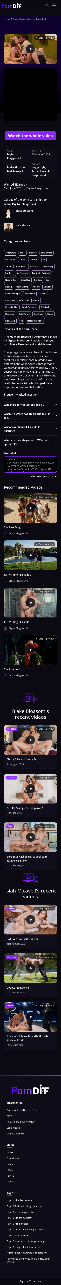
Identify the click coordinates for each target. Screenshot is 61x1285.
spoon (23, 259)
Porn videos (19, 19)
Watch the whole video (30, 135)
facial (22, 252)
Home (7, 19)
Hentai (10, 1164)
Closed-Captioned (35, 320)
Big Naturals (22, 273)
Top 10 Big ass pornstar (19, 1217)
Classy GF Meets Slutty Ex (21, 759)
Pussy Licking (22, 286)
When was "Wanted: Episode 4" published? (22, 429)
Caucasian (21, 266)
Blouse (50, 314)
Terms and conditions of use (22, 1110)
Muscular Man (11, 307)
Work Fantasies (29, 307)
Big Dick (38, 280)
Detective (9, 314)
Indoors (36, 286)
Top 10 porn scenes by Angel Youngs (26, 1241)
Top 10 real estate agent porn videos (26, 1229)
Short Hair (25, 280)
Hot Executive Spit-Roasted (23, 939)
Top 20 (10, 1181)
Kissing (8, 286)
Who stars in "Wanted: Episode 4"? (24, 404)
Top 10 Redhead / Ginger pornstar (24, 1206)
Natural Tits (10, 280)
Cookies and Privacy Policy (20, 1121)
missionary (10, 259)
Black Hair (34, 266)
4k (44, 259)
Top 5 (10, 1169)
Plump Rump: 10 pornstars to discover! (27, 1252)
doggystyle (10, 252)
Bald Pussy (10, 300)
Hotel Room (24, 314)
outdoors (34, 259)
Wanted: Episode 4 (36, 19)
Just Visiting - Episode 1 (17, 622)
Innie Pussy (48, 266)
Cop (21, 320)
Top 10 (10, 1175)
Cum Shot (38, 314)
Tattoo (8, 266)
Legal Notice (13, 1127)
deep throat (46, 252)
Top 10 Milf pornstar (17, 1223)
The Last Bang (12, 527)
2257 (9, 1116)
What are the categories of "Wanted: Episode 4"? (26, 442)
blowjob (33, 252)
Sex (47, 280)
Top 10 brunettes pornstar (20, 1212)
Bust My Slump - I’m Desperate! (25, 808)
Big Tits (8, 273)
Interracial (24, 300)
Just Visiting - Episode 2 (17, 574)
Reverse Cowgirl (12, 293)
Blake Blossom (24, 210)
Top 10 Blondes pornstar (20, 1200)
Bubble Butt (30, 293)
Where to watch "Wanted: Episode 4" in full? (27, 415)
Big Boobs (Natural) (41, 273)
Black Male (10, 320)
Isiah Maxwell (24, 225)
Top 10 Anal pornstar (18, 1235)
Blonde (36, 300)
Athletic (43, 293)
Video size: (36, 476)
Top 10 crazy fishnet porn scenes (24, 1247)
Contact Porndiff (15, 1133)
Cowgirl (47, 286)
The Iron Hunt (12, 669)
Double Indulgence (18, 987)
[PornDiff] (11, 5)
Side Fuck (45, 307)
